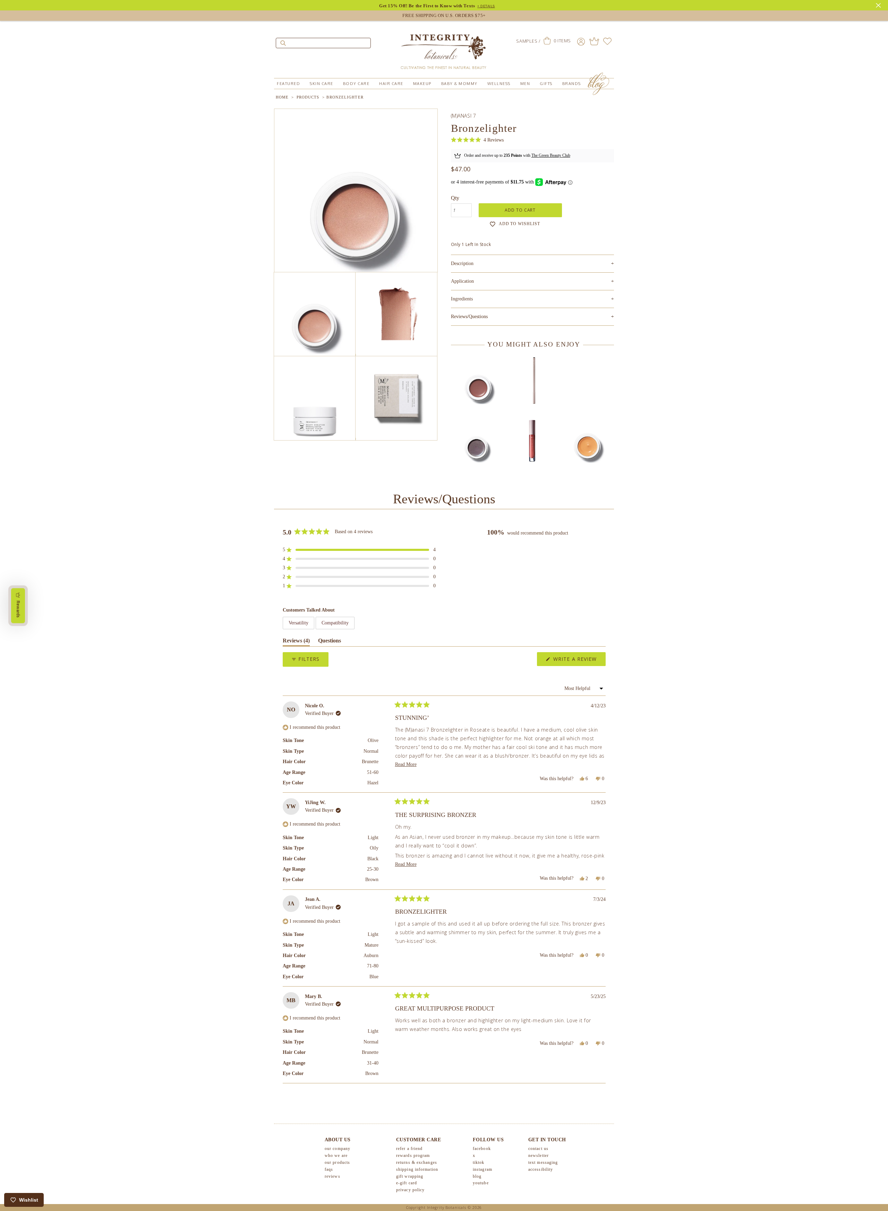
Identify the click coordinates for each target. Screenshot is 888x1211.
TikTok (479, 1162)
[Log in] (581, 41)
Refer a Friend (409, 1148)
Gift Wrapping (409, 1176)
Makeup (422, 83)
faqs (329, 1169)
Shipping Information (417, 1169)
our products (337, 1162)
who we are (336, 1155)
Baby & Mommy (459, 83)
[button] (477, 140)
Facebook (482, 1148)
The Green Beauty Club (550, 155)
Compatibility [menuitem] (335, 622)
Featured (288, 83)
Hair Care (391, 83)
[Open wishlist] (607, 41)
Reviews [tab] (296, 642)
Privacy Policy (410, 1189)
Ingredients (532, 298)
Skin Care (321, 83)
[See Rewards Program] (594, 41)
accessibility (540, 1169)
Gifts (546, 83)
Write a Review (579, 660)
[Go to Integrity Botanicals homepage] (444, 48)
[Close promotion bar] (879, 4)
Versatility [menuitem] (298, 622)
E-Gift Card (406, 1182)
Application (532, 281)
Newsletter (538, 1155)
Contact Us (538, 1148)
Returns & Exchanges (416, 1162)
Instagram (482, 1169)
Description (532, 263)
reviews (332, 1176)
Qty (455, 198)
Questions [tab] (329, 642)
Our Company (337, 1148)
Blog (477, 1176)
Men (525, 83)
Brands (571, 83)
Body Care (356, 83)
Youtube (481, 1182)
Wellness (499, 83)
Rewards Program (413, 1155)
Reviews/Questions (469, 316)
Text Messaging (543, 1162)
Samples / (528, 41)
